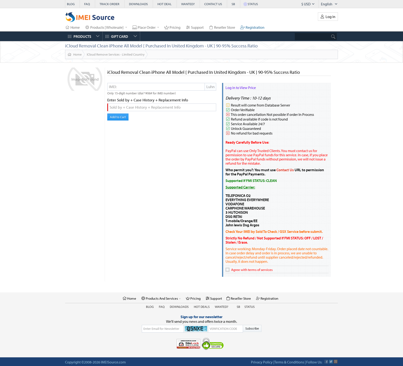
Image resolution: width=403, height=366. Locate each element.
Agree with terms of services (252, 270)
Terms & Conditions (289, 362)
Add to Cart (118, 117)
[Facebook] (326, 361)
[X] (331, 361)
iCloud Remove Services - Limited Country (116, 54)
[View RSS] (335, 361)
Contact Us (285, 169)
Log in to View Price (241, 87)
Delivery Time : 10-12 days (248, 98)
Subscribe (252, 328)
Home (77, 54)
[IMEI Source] (90, 18)
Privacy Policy (262, 362)
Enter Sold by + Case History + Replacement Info (147, 100)
